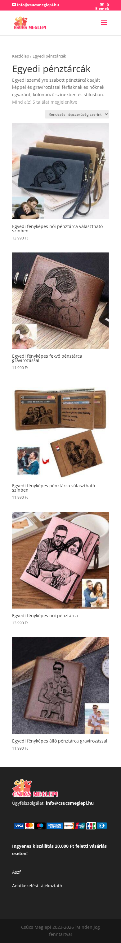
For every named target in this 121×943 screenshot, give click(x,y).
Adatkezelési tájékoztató (37, 886)
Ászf (16, 872)
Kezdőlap (20, 56)
